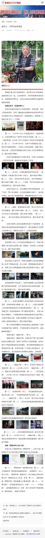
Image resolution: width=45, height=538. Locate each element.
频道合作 (16, 531)
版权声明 (37, 531)
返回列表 (6, 520)
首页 (3, 21)
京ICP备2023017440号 (33, 534)
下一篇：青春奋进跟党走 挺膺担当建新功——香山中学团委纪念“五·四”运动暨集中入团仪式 (22, 515)
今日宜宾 (9, 21)
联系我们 (26, 531)
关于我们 (6, 531)
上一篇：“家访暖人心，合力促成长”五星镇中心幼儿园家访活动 (22, 507)
